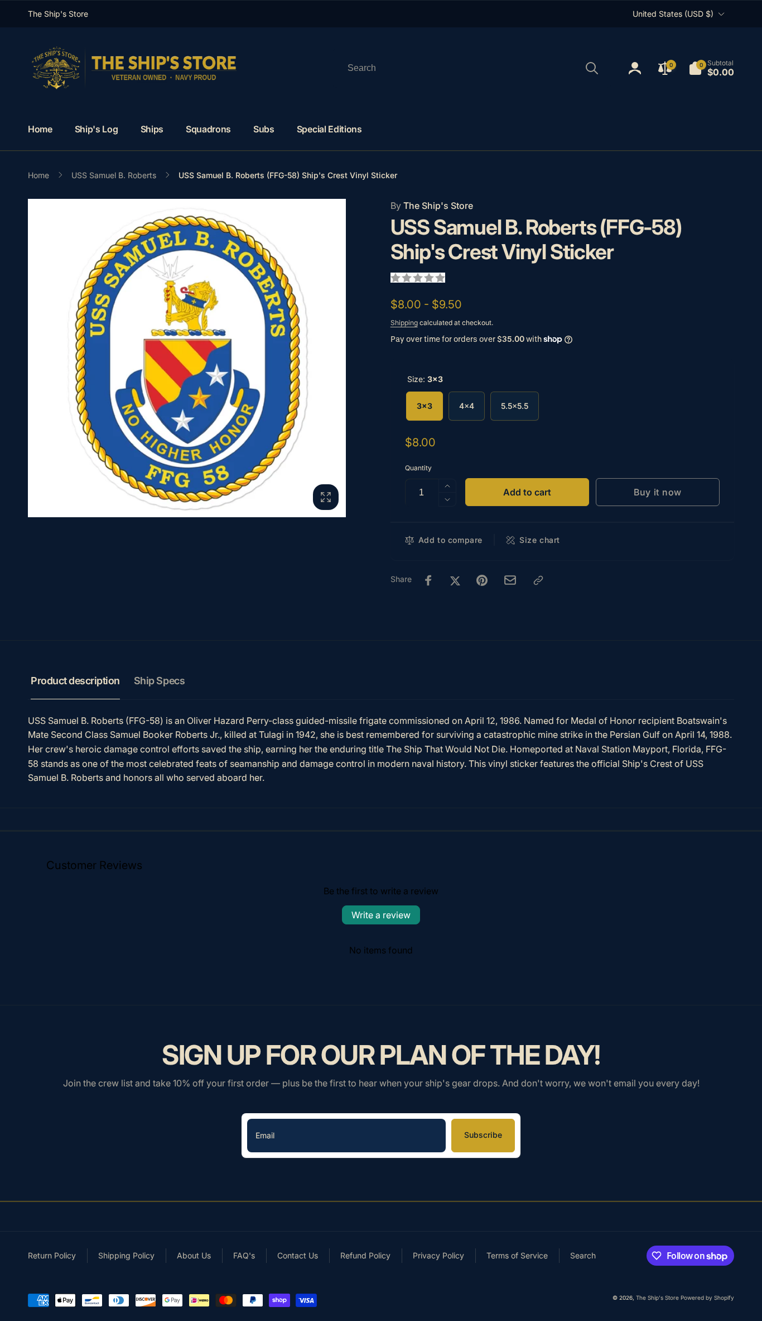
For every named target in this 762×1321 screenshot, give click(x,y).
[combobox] (471, 68)
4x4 (466, 406)
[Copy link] (538, 580)
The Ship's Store (431, 205)
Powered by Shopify (707, 1297)
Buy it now (658, 492)
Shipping (404, 322)
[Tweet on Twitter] (455, 580)
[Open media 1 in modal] (187, 358)
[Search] (592, 68)
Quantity (418, 467)
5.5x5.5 (514, 406)
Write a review (381, 915)
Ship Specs (159, 680)
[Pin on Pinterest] (482, 580)
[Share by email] (510, 580)
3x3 (424, 406)
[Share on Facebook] (428, 580)
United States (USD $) (673, 13)
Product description (75, 680)
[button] (711, 68)
